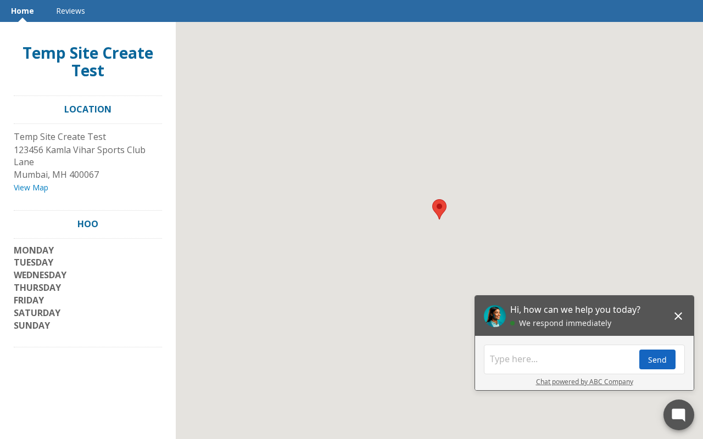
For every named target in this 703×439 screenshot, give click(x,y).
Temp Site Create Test (88, 61)
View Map (31, 187)
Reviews (70, 10)
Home (22, 10)
